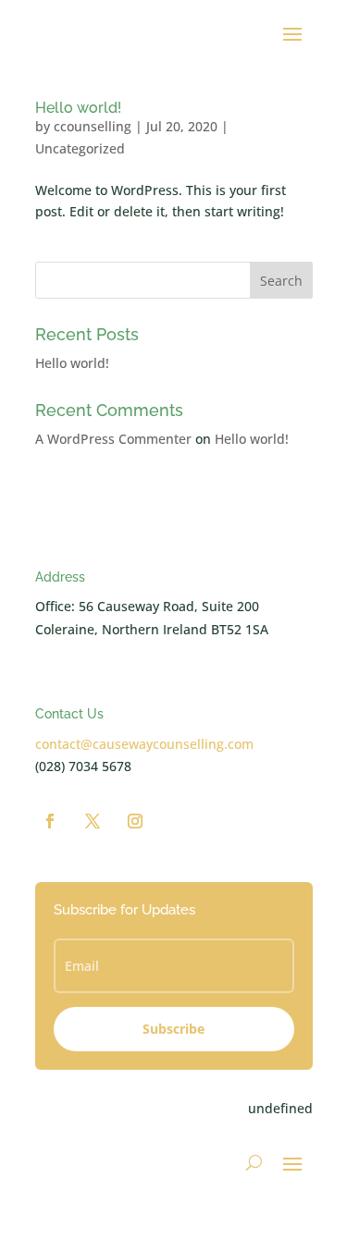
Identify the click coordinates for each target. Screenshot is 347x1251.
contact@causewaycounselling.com (144, 744)
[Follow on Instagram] (135, 821)
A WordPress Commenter (113, 439)
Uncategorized (80, 148)
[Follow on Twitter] (92, 821)
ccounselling (92, 126)
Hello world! (78, 108)
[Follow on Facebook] (50, 821)
